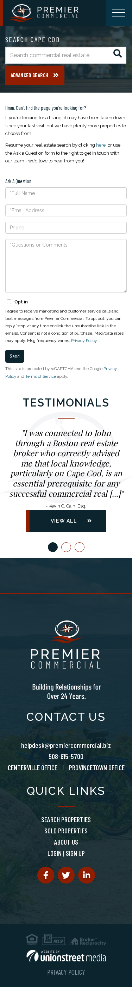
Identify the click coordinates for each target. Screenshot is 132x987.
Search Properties (66, 819)
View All (64, 521)
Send (15, 355)
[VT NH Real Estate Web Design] (66, 956)
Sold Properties (66, 830)
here (101, 145)
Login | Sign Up (66, 853)
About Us (66, 842)
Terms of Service (40, 376)
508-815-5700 (66, 756)
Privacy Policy (84, 340)
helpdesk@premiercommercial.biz (66, 745)
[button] (117, 55)
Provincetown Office (97, 767)
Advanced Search (29, 75)
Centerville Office (32, 767)
